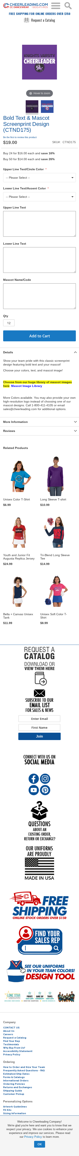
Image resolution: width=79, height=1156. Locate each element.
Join (39, 736)
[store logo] (25, 6)
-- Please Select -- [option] (18, 177)
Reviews (9, 431)
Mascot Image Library (26, 386)
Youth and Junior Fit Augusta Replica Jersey (19, 556)
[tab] (39, 352)
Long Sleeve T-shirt (53, 499)
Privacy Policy (33, 1136)
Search (68, 5)
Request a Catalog (43, 20)
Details (8, 352)
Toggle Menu (55, 6)
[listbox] (39, 177)
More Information (15, 422)
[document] (39, 1134)
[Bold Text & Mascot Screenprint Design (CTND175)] (32, 107)
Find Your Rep (11, 1041)
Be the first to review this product (20, 137)
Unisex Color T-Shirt (16, 499)
